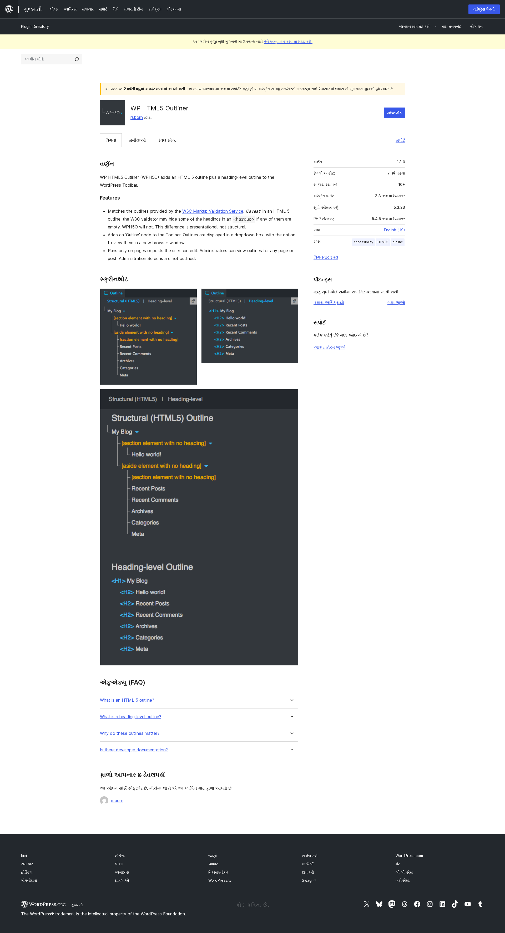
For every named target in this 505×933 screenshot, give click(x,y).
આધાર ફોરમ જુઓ (329, 347)
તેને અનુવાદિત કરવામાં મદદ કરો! (288, 41)
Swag (309, 880)
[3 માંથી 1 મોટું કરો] (190, 295)
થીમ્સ (119, 863)
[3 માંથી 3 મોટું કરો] (291, 396)
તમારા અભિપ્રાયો (329, 302)
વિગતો (110, 140)
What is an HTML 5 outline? (127, 700)
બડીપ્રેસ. (403, 880)
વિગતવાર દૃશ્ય (326, 257)
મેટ (398, 863)
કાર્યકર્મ (308, 863)
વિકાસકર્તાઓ (218, 872)
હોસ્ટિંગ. (27, 872)
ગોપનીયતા (29, 880)
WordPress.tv (220, 880)
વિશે (24, 855)
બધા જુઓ (396, 302)
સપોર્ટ (400, 140)
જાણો (212, 855)
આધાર (213, 863)
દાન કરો (308, 872)
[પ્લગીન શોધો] (77, 59)
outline (397, 242)
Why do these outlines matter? (129, 733)
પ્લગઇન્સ (122, 872)
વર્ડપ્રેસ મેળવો (484, 9)
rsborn (136, 117)
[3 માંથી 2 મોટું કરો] (291, 295)
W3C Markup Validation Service (212, 211)
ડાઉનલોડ (394, 112)
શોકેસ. (120, 855)
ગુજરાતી (77, 905)
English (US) (394, 230)
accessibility (363, 242)
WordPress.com (409, 855)
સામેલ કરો (310, 855)
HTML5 (382, 242)
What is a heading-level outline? (130, 716)
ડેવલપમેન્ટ (167, 140)
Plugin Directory (35, 26)
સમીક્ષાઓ (137, 140)
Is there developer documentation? (134, 749)
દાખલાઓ (122, 880)
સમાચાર (27, 863)
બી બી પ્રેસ (404, 872)
